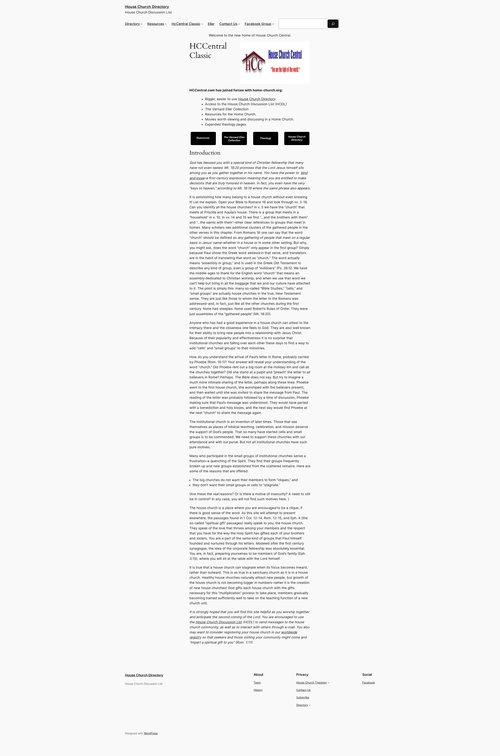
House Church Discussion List (219, 622)
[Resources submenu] (166, 24)
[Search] (333, 24)
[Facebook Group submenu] (273, 24)
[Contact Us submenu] (239, 24)
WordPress (151, 733)
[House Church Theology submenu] (328, 683)
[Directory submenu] (142, 24)
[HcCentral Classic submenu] (202, 24)
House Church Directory (147, 6)
